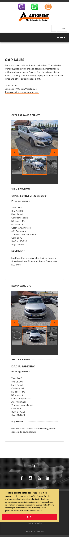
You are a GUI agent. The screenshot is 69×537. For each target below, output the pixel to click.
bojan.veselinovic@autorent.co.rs (21, 92)
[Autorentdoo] (34, 16)
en (63, 28)
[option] (34, 137)
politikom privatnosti (14, 510)
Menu (63, 37)
